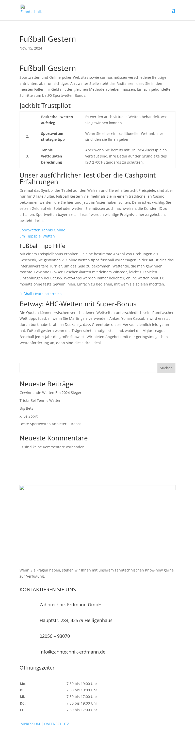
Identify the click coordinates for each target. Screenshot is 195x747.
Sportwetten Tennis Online (42, 230)
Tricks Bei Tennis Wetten (40, 400)
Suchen (166, 367)
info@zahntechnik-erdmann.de (72, 652)
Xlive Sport (29, 416)
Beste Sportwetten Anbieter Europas (51, 423)
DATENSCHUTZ (56, 723)
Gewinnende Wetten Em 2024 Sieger (51, 392)
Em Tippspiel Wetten (37, 236)
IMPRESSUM (30, 723)
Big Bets (26, 408)
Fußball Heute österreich (41, 293)
